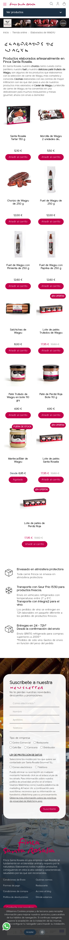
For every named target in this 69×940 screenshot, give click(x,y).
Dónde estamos (44, 897)
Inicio (6, 33)
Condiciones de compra (15, 891)
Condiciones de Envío (14, 880)
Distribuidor (49, 747)
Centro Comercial (21, 743)
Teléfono (42, 767)
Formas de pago (11, 885)
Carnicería (32, 747)
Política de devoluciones (15, 897)
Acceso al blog (43, 891)
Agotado (18, 479)
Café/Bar (17, 747)
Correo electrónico (22, 767)
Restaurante (42, 743)
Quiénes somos (44, 880)
